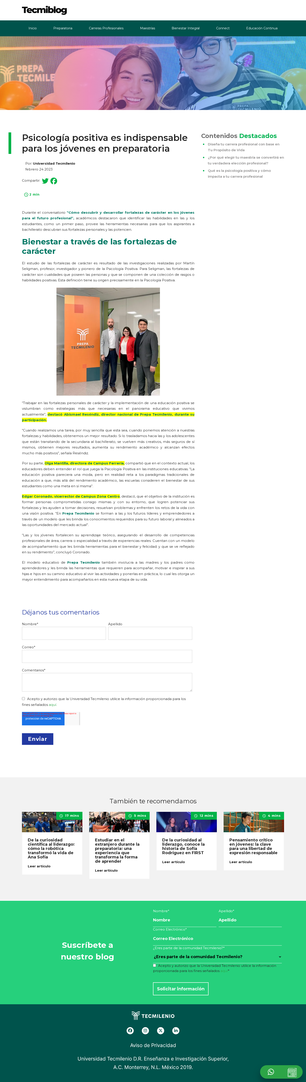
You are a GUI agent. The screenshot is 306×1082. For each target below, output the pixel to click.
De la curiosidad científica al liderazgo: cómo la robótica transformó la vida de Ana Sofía (51, 849)
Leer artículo (40, 866)
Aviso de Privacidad (153, 1045)
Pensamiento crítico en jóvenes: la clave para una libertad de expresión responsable (253, 846)
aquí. (53, 705)
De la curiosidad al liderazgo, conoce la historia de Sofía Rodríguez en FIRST (183, 846)
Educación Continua (262, 28)
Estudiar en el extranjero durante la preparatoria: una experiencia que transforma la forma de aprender (117, 851)
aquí (224, 971)
